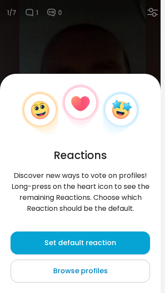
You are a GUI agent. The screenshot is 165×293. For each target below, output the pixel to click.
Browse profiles (80, 271)
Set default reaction (80, 243)
